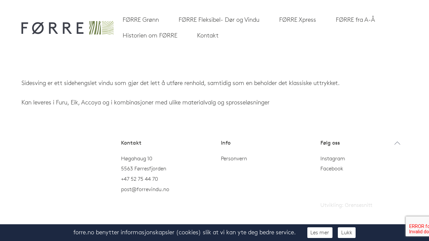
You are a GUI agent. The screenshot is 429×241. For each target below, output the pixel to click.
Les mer (319, 232)
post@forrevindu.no (146, 189)
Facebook (331, 168)
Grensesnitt (358, 205)
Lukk (346, 232)
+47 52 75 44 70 (139, 178)
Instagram (332, 158)
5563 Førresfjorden (143, 168)
